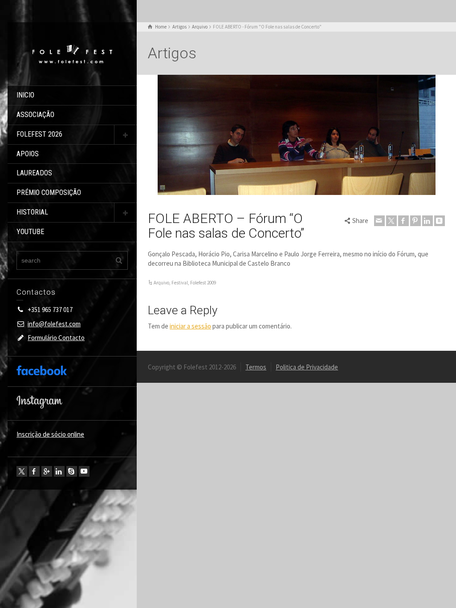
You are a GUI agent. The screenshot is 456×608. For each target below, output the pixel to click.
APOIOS (27, 154)
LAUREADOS (34, 173)
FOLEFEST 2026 (39, 134)
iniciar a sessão (190, 326)
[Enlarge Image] (297, 135)
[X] (21, 471)
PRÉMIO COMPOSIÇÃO (48, 192)
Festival (179, 283)
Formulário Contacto (56, 337)
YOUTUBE (30, 231)
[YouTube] (84, 471)
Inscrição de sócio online (50, 434)
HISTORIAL (32, 212)
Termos (255, 367)
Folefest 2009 (203, 283)
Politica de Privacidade (307, 367)
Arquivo (161, 283)
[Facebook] (34, 471)
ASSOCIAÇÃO (35, 114)
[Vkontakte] (439, 220)
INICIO (25, 95)
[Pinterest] (415, 220)
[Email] (379, 220)
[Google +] (46, 471)
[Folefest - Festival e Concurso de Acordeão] (72, 53)
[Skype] (71, 471)
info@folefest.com (54, 324)
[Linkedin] (59, 471)
